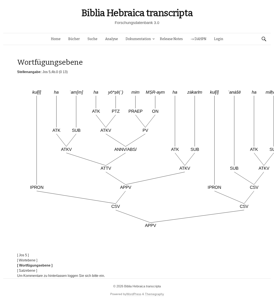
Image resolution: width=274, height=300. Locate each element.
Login (218, 39)
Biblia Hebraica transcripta (137, 13)
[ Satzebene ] (27, 270)
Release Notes (171, 39)
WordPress (133, 294)
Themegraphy (154, 294)
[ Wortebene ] (27, 260)
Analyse (111, 39)
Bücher (74, 39)
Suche (92, 39)
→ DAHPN (198, 39)
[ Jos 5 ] (23, 255)
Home (56, 39)
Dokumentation (138, 39)
